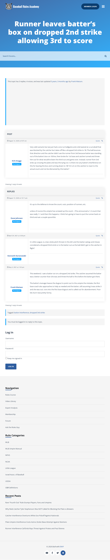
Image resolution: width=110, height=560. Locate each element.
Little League (10, 468)
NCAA (7, 461)
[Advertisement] (55, 103)
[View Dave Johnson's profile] (16, 211)
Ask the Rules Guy (12, 427)
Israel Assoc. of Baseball (14, 474)
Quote (98, 141)
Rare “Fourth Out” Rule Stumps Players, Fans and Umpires (28, 502)
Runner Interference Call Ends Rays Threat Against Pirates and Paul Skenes (34, 528)
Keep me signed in (15, 358)
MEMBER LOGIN (90, 6)
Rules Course (10, 395)
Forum (8, 421)
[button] (103, 6)
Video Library (10, 401)
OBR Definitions (11, 488)
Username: (9, 338)
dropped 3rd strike (37, 312)
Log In (11, 366)
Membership (10, 414)
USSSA (7, 481)
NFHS (7, 455)
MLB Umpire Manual (13, 448)
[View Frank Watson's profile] (16, 280)
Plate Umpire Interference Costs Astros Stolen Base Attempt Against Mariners (36, 522)
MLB (7, 442)
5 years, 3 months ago (59, 81)
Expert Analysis (11, 408)
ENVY (62, 546)
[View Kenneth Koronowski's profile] (16, 248)
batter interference (21, 312)
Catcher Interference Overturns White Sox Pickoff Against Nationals (32, 515)
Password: (9, 348)
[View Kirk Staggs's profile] (16, 153)
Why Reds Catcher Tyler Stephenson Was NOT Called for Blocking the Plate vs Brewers (39, 509)
